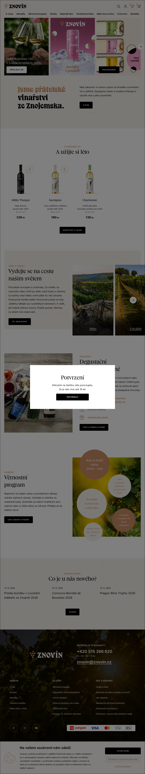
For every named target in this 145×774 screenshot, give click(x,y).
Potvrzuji (72, 397)
